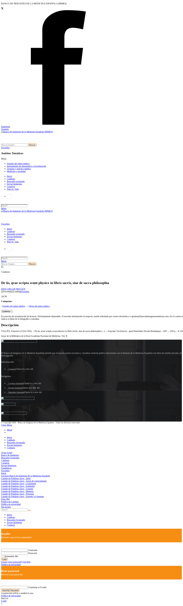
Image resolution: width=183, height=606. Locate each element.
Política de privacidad (11, 504)
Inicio (9, 437)
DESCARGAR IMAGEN (13, 289)
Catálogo (11, 440)
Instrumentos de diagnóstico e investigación (26, 166)
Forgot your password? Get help (15, 562)
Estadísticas (6, 468)
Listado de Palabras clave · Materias (17, 491)
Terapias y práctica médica (19, 169)
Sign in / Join (13, 189)
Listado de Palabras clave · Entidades (18, 486)
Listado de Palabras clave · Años (16, 478)
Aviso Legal (6, 452)
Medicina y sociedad (16, 171)
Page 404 (5, 499)
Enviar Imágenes (15, 388)
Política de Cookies (10, 501)
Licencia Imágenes (16, 383)
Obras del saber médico (39, 306)
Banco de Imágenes (10, 455)
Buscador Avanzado (16, 392)
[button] (5, 147)
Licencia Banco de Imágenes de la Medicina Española (25, 476)
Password (32, 553)
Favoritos (25, 291)
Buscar (32, 145)
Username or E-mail (37, 587)
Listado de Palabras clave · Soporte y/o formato (22, 496)
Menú (9, 430)
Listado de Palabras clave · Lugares (17, 489)
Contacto (12, 369)
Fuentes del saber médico (18, 163)
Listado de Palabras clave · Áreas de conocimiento (24, 481)
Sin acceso (6, 507)
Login (4, 559)
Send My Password (10, 590)
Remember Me (11, 556)
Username (32, 550)
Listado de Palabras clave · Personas (17, 494)
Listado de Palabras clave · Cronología (18, 483)
